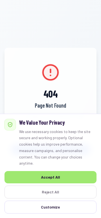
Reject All (50, 191)
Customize (50, 207)
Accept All (50, 177)
